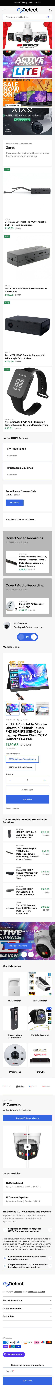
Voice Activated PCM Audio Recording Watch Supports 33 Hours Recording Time (26, 423)
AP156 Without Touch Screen (22, 760)
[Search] (48, 17)
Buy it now (27, 799)
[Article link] (27, 1184)
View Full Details (12, 808)
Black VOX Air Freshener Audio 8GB (31, 606)
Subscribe (27, 1381)
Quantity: (10, 774)
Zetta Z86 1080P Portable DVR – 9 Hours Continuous (26, 290)
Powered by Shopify (36, 1291)
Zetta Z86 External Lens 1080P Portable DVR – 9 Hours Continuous (25, 223)
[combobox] (27, 17)
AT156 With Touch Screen (20, 768)
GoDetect (18, 1291)
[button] (4, 10)
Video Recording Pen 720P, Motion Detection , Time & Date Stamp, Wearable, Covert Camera (33, 561)
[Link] (27, 35)
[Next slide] (34, 637)
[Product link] (27, 199)
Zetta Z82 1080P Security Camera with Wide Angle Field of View (25, 357)
